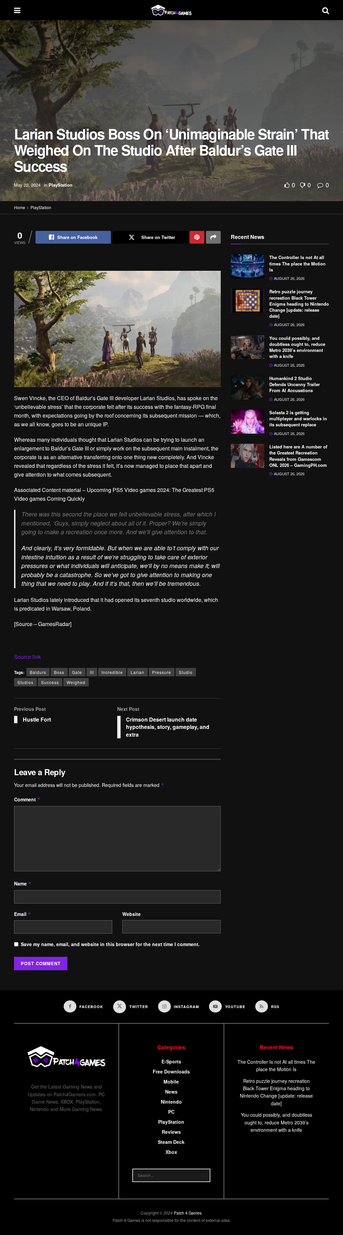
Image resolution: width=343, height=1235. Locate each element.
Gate (77, 672)
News (171, 1091)
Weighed (76, 682)
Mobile (171, 1081)
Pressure (161, 672)
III (92, 672)
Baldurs (38, 672)
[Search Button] (203, 1175)
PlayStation (60, 185)
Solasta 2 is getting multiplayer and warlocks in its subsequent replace (298, 418)
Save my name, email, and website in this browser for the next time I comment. (110, 944)
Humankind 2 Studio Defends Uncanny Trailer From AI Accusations (294, 384)
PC (171, 1111)
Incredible (112, 672)
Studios (25, 682)
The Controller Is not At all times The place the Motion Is (297, 263)
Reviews (171, 1131)
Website (131, 914)
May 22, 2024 (27, 185)
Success (50, 682)
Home (19, 207)
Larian (137, 672)
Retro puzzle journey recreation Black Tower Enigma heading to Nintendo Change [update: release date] (299, 303)
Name (22, 883)
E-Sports (171, 1061)
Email (22, 914)
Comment (27, 799)
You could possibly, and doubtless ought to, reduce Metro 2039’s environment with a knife (297, 347)
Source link (27, 657)
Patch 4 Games (188, 1213)
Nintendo (171, 1101)
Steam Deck (171, 1141)
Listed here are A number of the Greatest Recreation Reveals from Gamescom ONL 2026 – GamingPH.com (298, 455)
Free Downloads (171, 1071)
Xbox (171, 1152)
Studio (186, 672)
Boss (59, 672)
